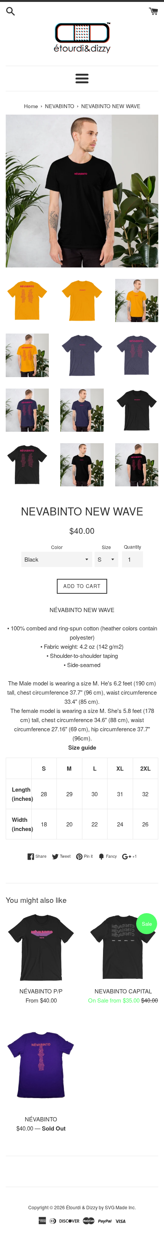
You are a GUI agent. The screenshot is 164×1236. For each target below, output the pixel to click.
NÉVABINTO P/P (41, 991)
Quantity (132, 546)
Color (57, 547)
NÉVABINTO (41, 1119)
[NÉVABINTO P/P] (41, 947)
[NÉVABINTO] (41, 1063)
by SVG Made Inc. (117, 1207)
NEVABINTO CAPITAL (123, 991)
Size (106, 547)
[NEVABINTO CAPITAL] (123, 947)
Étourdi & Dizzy (82, 1207)
